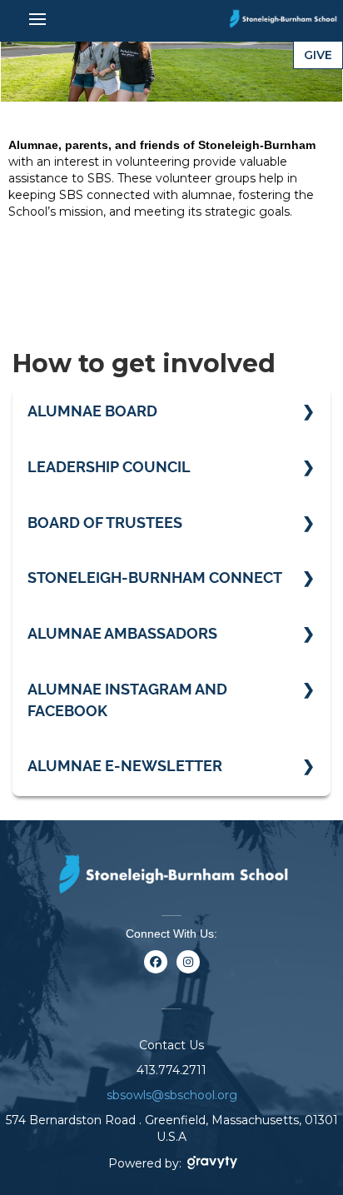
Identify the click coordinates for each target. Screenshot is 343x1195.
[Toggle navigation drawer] (37, 19)
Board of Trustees (104, 522)
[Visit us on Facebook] (155, 971)
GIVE (318, 54)
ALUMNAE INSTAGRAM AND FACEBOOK (127, 699)
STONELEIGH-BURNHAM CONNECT (154, 577)
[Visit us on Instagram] (188, 971)
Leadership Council (109, 467)
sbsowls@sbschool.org (172, 1095)
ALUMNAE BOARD (92, 411)
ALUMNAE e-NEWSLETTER (124, 765)
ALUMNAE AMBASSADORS (122, 633)
